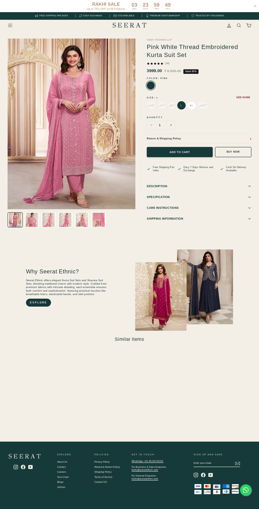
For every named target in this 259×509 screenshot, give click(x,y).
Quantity (155, 117)
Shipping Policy (102, 472)
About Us (62, 462)
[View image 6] (98, 219)
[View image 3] (48, 219)
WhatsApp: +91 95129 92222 (147, 461)
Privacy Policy (102, 462)
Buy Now (233, 152)
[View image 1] (15, 219)
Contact (61, 467)
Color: (157, 78)
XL (192, 105)
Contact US (100, 482)
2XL (203, 105)
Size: (153, 97)
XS (151, 105)
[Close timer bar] (255, 6)
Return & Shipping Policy (164, 138)
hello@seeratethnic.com (145, 470)
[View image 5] (81, 219)
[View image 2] (31, 219)
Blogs (60, 482)
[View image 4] (65, 219)
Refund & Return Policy (107, 467)
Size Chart (63, 477)
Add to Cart (180, 152)
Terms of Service (103, 477)
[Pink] (151, 85)
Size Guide (243, 97)
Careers (61, 472)
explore (38, 302)
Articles (61, 487)
